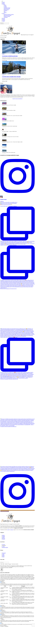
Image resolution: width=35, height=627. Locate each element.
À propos (3, 20)
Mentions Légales (5, 547)
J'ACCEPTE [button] (10, 567)
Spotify (3, 555)
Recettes (3, 18)
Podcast (3, 13)
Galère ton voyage (7, 16)
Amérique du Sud (7, 8)
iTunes (3, 553)
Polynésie (5, 10)
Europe (5, 5)
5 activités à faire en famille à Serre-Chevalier (11, 76)
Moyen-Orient (6, 9)
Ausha (3, 554)
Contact (3, 21)
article (8, 529)
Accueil (3, 2)
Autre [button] (1, 622)
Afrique (5, 12)
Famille (3, 3)
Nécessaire (3, 582)
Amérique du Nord (7, 7)
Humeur (3, 19)
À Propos (3, 544)
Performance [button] (2, 610)
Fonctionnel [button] (2, 605)
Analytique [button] (2, 613)
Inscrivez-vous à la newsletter (17, 98)
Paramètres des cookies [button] (4, 567)
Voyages (3, 4)
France (3, 54)
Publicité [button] (1, 618)
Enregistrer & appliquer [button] (4, 626)
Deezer (3, 556)
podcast (12, 529)
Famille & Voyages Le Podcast (9, 14)
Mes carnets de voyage (7, 15)
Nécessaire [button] (2, 581)
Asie (4, 11)
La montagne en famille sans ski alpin (10, 56)
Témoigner (6, 17)
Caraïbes (5, 6)
